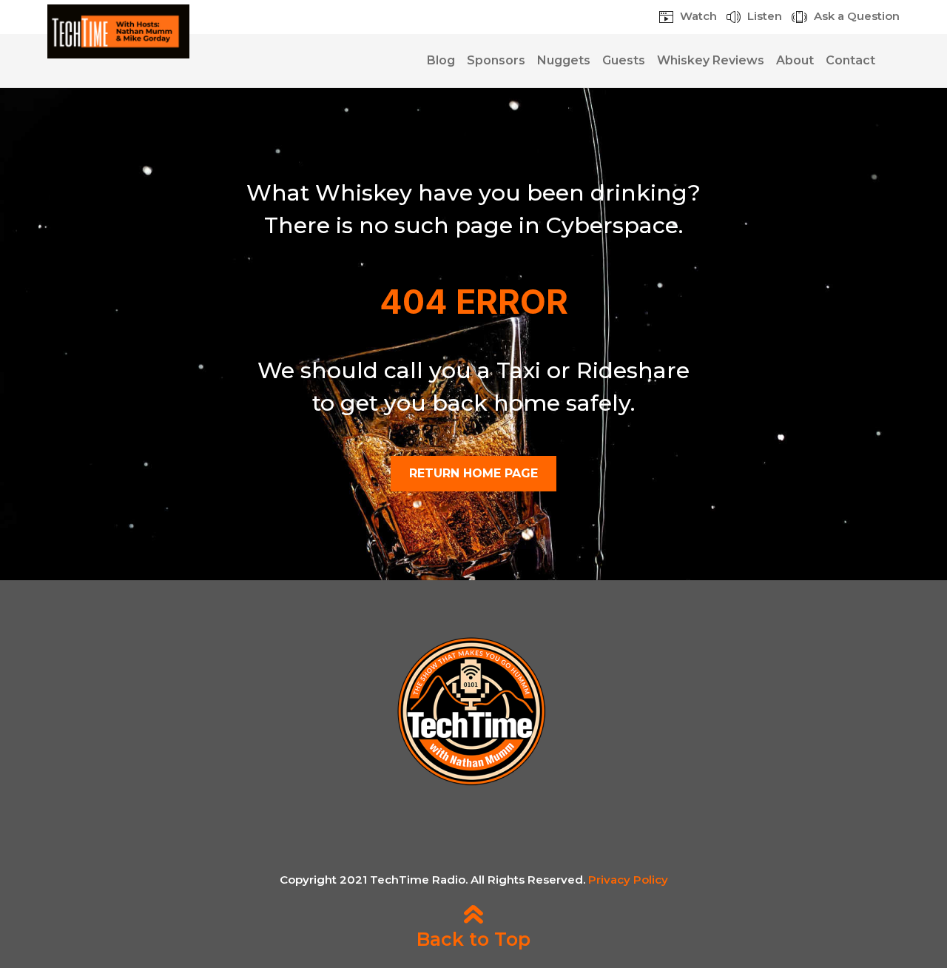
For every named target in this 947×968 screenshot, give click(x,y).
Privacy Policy (628, 880)
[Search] (890, 61)
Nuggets (563, 60)
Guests (623, 60)
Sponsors (496, 60)
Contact (850, 60)
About (795, 60)
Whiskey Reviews (710, 60)
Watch (697, 16)
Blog (441, 60)
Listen (763, 16)
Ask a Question (855, 16)
